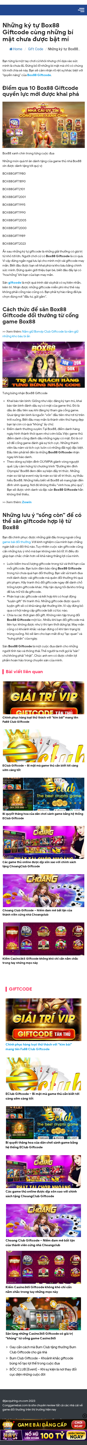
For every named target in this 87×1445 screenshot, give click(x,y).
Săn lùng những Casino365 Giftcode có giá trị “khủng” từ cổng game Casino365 (39, 1336)
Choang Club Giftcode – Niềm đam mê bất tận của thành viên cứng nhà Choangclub (37, 912)
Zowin (26, 502)
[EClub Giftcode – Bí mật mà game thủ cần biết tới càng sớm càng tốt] (43, 762)
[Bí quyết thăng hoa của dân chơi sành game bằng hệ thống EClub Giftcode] (43, 810)
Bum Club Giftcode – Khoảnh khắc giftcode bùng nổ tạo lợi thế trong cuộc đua (41, 1360)
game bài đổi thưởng (16, 542)
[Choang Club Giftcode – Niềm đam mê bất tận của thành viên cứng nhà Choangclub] (43, 906)
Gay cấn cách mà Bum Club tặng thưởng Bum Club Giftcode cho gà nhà (43, 1349)
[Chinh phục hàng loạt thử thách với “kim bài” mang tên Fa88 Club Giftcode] (43, 714)
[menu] (81, 10)
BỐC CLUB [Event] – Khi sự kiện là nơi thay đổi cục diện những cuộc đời (43, 1371)
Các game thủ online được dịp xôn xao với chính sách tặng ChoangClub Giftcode (39, 864)
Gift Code (35, 49)
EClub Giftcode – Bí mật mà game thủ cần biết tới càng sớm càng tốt (40, 768)
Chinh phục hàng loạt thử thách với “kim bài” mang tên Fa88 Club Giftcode (40, 720)
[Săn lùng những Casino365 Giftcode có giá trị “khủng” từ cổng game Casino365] (43, 1330)
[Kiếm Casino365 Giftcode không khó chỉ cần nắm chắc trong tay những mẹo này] (43, 955)
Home (17, 49)
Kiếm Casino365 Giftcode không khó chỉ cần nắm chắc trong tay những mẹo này (40, 961)
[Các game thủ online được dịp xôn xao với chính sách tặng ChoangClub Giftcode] (43, 858)
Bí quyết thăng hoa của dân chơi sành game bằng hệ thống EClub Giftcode (42, 816)
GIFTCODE (20, 989)
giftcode (14, 283)
